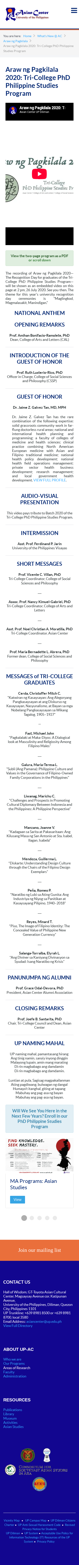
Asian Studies (13, 1427)
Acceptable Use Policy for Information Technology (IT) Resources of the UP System (41, 1537)
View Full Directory (17, 1326)
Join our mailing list (39, 1250)
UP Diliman (13, 1533)
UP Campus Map (35, 1520)
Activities (10, 1422)
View (18, 1200)
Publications (12, 1410)
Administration (15, 1376)
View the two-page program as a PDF (39, 256)
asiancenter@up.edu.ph (44, 1321)
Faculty (8, 1372)
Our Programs (14, 1363)
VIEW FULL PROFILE (49, 480)
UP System (31, 1533)
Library (8, 1414)
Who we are (12, 1359)
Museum (10, 1418)
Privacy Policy (46, 1541)
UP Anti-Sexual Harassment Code (39, 1525)
